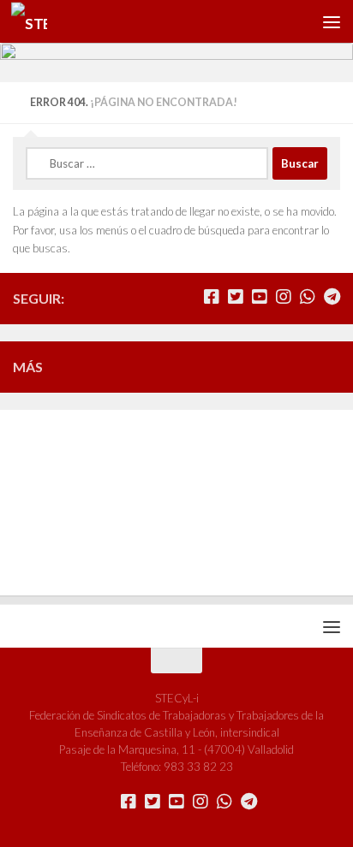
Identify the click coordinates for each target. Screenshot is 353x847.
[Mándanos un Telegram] (331, 296)
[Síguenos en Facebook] (211, 296)
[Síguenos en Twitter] (235, 296)
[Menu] (331, 21)
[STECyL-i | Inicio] (35, 22)
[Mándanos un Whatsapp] (307, 296)
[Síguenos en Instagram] (283, 296)
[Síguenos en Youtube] (259, 296)
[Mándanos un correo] (187, 296)
